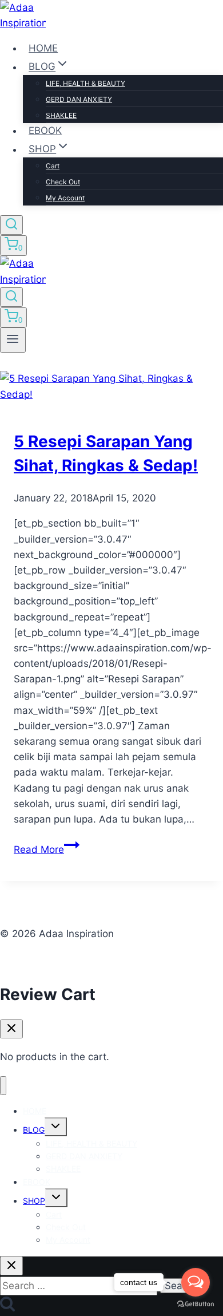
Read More (46, 849)
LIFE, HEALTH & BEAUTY (85, 83)
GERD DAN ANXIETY (79, 99)
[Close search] (11, 1265)
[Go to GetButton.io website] (195, 1304)
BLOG (34, 1130)
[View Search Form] (11, 225)
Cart (52, 165)
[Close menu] (3, 1085)
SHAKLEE (61, 115)
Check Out (63, 181)
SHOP (34, 1201)
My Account (65, 197)
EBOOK (45, 130)
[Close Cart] (11, 1028)
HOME (43, 48)
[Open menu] (13, 340)
